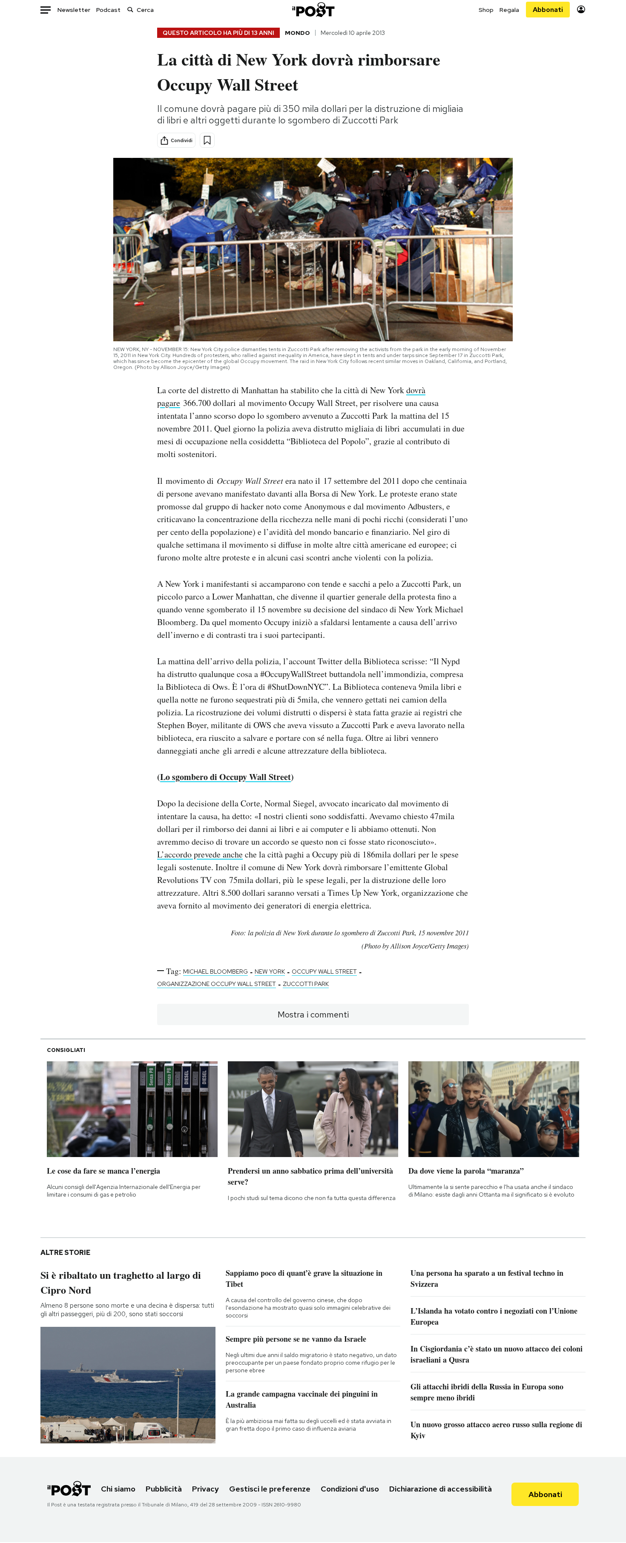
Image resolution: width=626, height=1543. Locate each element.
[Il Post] (313, 9)
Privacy (205, 1489)
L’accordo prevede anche (200, 854)
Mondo (297, 33)
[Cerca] (130, 9)
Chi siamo (118, 1489)
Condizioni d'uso (350, 1489)
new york (270, 971)
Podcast (108, 10)
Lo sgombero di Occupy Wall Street (225, 777)
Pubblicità (164, 1489)
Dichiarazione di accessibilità (440, 1489)
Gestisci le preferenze (269, 1489)
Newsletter (73, 10)
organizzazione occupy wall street (216, 984)
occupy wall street (324, 971)
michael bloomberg (215, 971)
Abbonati (548, 9)
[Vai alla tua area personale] (581, 9)
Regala (509, 10)
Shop (486, 10)
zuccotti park (306, 984)
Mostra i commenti (313, 1014)
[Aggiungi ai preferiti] (207, 140)
